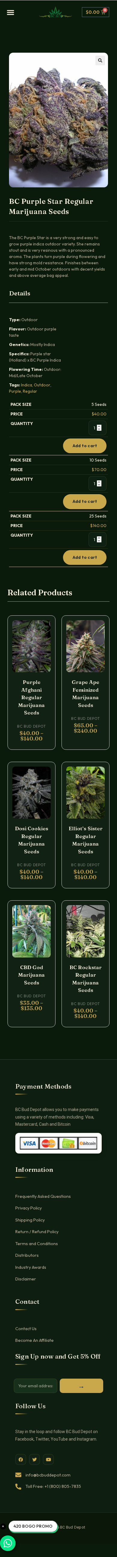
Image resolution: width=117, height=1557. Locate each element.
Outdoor (42, 385)
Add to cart (85, 445)
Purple (15, 391)
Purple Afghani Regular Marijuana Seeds (31, 697)
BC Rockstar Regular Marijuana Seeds (86, 978)
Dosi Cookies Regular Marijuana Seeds (31, 840)
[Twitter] (34, 1459)
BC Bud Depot (31, 726)
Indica (26, 385)
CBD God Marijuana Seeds (31, 975)
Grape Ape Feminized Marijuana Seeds (85, 693)
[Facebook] (20, 1459)
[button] (21, 12)
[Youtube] (48, 1459)
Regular (30, 391)
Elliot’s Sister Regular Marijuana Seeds (86, 840)
